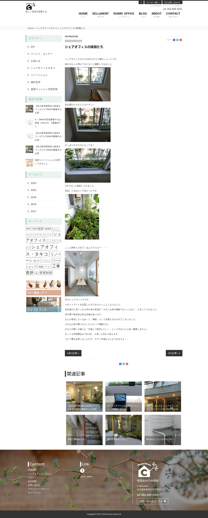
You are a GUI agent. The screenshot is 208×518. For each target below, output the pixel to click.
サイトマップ (34, 492)
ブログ (31, 477)
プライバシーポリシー (38, 489)
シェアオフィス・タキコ (39, 473)
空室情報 (32, 470)
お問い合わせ (173, 2)
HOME (83, 15)
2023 (33, 190)
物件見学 (36, 82)
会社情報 (32, 481)
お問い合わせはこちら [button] (151, 501)
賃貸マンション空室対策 (44, 89)
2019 (33, 197)
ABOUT (157, 15)
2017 (33, 211)
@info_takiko (86, 476)
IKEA (48, 228)
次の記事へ (173, 353)
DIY (33, 47)
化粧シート (44, 266)
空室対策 (45, 272)
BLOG (143, 15)
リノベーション (39, 75)
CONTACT (173, 15)
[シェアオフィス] (43, 304)
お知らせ (36, 61)
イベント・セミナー (42, 54)
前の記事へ (73, 353)
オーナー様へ (153, 2)
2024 (33, 183)
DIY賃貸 (38, 228)
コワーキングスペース (42, 235)
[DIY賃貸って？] (43, 287)
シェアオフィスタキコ (73, 41)
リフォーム (46, 261)
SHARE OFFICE (123, 15)
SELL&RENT (100, 15)
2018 (33, 204)
